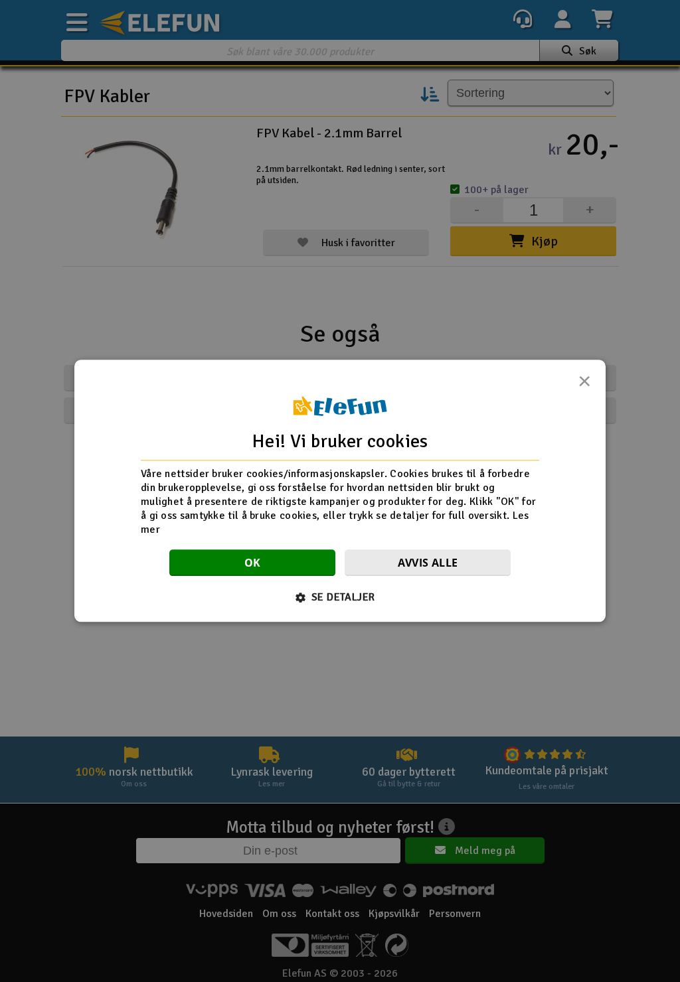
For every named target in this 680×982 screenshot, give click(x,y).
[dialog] (340, 491)
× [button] (584, 384)
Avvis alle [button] (428, 563)
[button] (340, 598)
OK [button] (252, 563)
